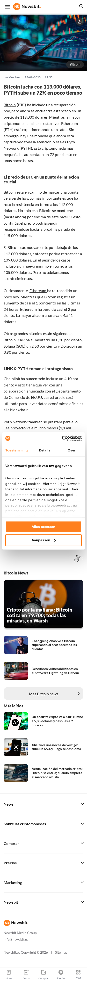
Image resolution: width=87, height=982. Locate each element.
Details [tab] (45, 450)
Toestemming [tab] (16, 450)
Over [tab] (71, 450)
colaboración (15, 391)
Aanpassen (41, 540)
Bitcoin (75, 64)
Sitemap (61, 952)
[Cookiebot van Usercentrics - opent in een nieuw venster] (62, 438)
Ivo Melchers (12, 77)
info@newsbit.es (16, 939)
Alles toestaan (43, 527)
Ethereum (38, 290)
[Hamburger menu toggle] (7, 7)
